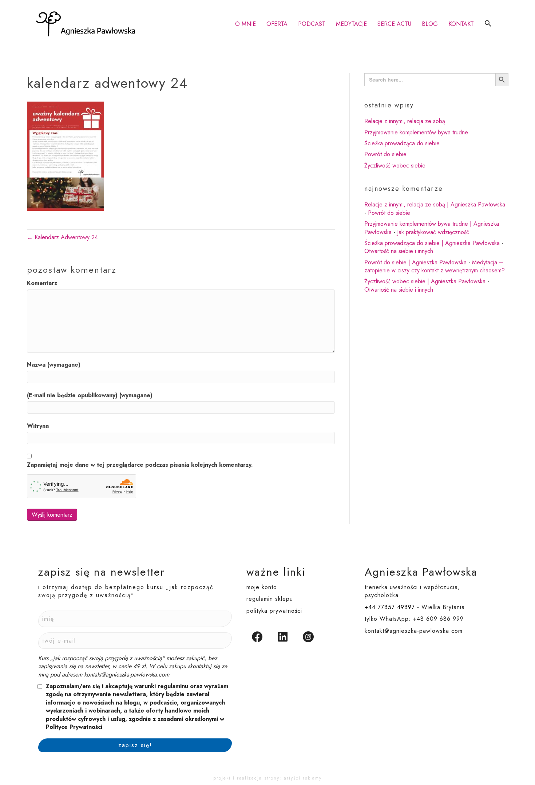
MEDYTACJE (351, 24)
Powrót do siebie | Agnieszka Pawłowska (415, 262)
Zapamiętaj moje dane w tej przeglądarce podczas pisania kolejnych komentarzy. (140, 465)
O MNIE (245, 24)
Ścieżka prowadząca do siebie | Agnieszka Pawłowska (432, 243)
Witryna (38, 426)
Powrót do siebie (385, 154)
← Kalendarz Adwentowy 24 (62, 237)
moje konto (261, 587)
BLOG (430, 24)
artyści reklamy (303, 778)
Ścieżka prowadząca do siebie (402, 143)
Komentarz (42, 283)
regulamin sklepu (269, 599)
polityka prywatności (274, 611)
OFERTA (277, 24)
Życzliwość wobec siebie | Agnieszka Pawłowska (425, 281)
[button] (488, 24)
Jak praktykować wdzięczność (433, 232)
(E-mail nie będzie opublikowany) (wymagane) (89, 395)
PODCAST (311, 24)
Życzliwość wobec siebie (394, 165)
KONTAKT (461, 24)
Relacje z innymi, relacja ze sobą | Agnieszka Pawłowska (434, 204)
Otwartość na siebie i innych (398, 251)
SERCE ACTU (394, 24)
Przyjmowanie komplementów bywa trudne (416, 132)
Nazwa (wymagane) (53, 365)
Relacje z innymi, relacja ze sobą (404, 121)
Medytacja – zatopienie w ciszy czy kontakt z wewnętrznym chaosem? (434, 266)
